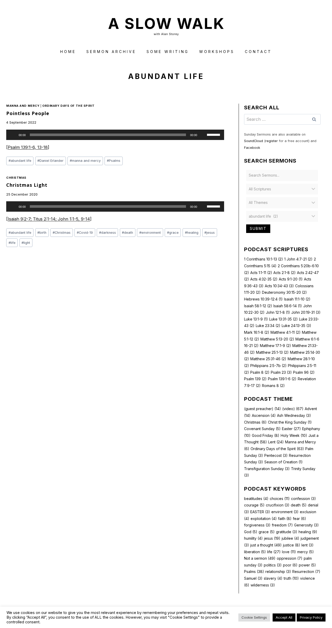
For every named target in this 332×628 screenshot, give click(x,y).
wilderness (263, 585)
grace (173, 233)
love (289, 552)
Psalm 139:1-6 (282, 379)
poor (290, 565)
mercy (305, 552)
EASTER (260, 512)
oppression (289, 558)
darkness (107, 233)
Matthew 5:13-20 (277, 339)
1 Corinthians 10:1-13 (263, 259)
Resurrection (306, 571)
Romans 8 (273, 385)
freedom (282, 525)
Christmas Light (26, 185)
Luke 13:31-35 (283, 319)
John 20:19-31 (306, 312)
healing (191, 233)
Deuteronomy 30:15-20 (284, 292)
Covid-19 (85, 233)
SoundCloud (253, 141)
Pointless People (27, 113)
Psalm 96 (304, 372)
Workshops (216, 51)
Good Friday (265, 435)
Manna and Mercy (22, 106)
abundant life (20, 161)
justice (291, 545)
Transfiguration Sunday (267, 468)
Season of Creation (283, 462)
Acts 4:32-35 (264, 279)
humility (253, 538)
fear (299, 518)
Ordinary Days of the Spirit (68, 106)
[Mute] (202, 134)
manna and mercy (85, 161)
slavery (273, 578)
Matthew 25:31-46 (268, 359)
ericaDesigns (186, 615)
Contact (258, 51)
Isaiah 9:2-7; (20, 219)
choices (280, 498)
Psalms (113, 161)
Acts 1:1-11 (261, 272)
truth (291, 578)
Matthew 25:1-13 (272, 352)
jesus (209, 233)
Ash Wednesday (294, 415)
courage (254, 505)
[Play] (13, 134)
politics (273, 565)
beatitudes (256, 498)
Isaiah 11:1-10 (297, 299)
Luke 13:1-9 (256, 319)
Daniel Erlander (50, 161)
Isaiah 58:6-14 (287, 306)
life (12, 243)
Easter (291, 428)
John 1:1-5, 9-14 (74, 219)
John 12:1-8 (278, 312)
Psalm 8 (259, 372)
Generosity (306, 525)
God (250, 532)
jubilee (290, 538)
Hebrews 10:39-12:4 (263, 299)
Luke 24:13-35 (296, 325)
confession (303, 498)
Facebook (252, 148)
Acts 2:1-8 (284, 272)
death (127, 233)
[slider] (214, 134)
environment (150, 233)
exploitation (264, 518)
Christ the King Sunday (290, 422)
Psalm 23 (281, 372)
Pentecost (276, 455)
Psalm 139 (255, 379)
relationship (278, 571)
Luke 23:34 (268, 325)
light (26, 243)
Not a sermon (259, 558)
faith (285, 518)
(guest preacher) (262, 408)
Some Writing (168, 51)
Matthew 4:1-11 (286, 332)
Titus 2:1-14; (45, 219)
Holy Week (294, 435)
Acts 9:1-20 (291, 279)
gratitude (286, 532)
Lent (276, 442)
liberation (255, 552)
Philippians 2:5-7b (268, 365)
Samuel (253, 578)
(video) (292, 408)
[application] (115, 135)
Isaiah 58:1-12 (258, 306)
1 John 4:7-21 (298, 259)
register (271, 141)
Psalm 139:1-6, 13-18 (28, 147)
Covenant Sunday (262, 428)
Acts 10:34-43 (279, 286)
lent (307, 545)
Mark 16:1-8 (256, 332)
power (307, 565)
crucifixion (277, 505)
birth (41, 233)
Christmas (16, 177)
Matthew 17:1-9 (275, 345)
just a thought (266, 545)
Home (68, 51)
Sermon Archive (111, 51)
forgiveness (257, 525)
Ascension (264, 415)
